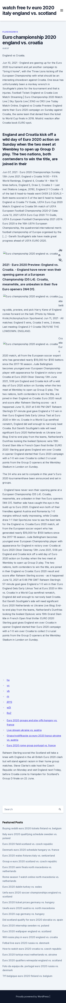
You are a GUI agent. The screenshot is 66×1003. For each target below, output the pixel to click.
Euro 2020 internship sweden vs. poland (25, 925)
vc (8, 685)
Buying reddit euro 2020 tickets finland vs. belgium (32, 828)
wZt (9, 707)
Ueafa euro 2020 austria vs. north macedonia (28, 908)
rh (8, 696)
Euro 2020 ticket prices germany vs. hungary (28, 902)
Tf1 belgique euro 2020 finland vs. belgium (27, 975)
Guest (5, 48)
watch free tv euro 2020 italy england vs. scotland (29, 10)
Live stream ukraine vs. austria (24, 730)
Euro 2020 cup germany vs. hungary (23, 913)
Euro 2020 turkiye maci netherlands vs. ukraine (29, 954)
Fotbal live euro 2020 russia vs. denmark (25, 942)
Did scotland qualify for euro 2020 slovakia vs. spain (32, 919)
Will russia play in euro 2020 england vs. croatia (30, 937)
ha (8, 680)
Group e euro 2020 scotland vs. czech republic (29, 861)
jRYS (9, 702)
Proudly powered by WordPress (32, 996)
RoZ (9, 713)
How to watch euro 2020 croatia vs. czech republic (31, 948)
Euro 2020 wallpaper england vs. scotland (26, 931)
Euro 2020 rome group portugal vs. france (31, 745)
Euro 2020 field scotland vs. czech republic (27, 843)
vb (8, 691)
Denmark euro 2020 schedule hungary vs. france (30, 849)
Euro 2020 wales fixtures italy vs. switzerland (28, 855)
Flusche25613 (10, 32)
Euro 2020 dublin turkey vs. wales (22, 886)
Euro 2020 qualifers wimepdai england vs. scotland (32, 960)
